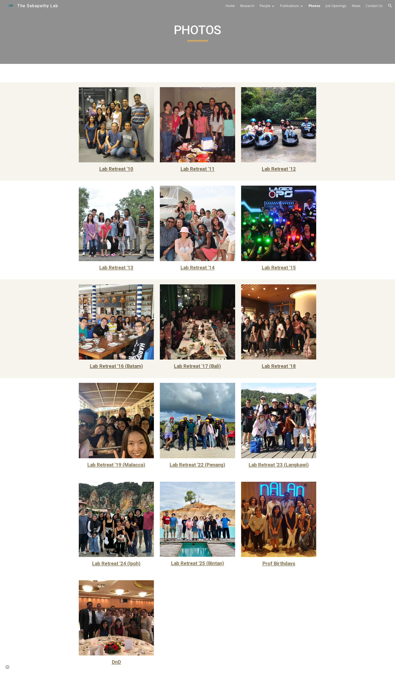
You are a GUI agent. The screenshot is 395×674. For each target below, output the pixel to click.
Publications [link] (289, 6)
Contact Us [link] (374, 6)
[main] (197, 32)
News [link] (356, 6)
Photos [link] (314, 6)
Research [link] (247, 6)
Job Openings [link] (335, 6)
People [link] (265, 6)
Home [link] (230, 6)
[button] (390, 6)
